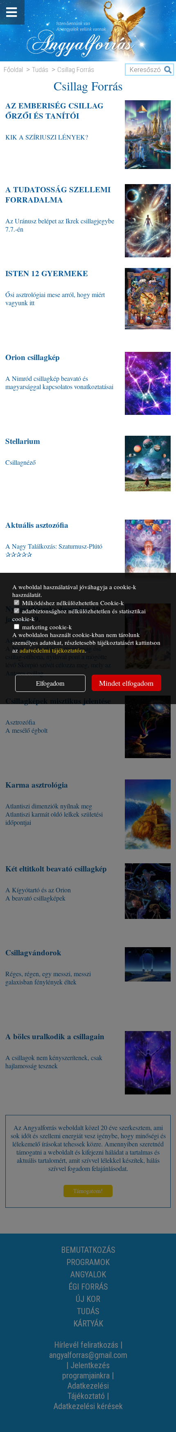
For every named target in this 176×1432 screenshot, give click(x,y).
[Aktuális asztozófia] (148, 556)
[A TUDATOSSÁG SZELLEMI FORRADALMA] (148, 220)
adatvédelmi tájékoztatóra (52, 650)
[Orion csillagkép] (148, 388)
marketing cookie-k (46, 627)
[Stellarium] (148, 472)
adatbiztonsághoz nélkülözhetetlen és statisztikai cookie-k (79, 615)
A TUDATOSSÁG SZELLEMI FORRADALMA (58, 194)
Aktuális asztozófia (36, 524)
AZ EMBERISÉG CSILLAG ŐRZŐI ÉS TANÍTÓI (54, 110)
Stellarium (22, 440)
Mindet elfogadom (126, 683)
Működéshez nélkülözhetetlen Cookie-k (72, 603)
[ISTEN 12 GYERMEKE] (148, 304)
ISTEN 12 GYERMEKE (46, 273)
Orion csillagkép (32, 357)
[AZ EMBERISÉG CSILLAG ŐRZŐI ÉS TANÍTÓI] (148, 136)
